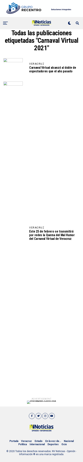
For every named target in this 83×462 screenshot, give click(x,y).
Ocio (64, 444)
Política (22, 444)
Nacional (69, 441)
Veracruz (26, 441)
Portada (13, 441)
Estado (39, 441)
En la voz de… (53, 441)
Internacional (37, 444)
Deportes (53, 444)
